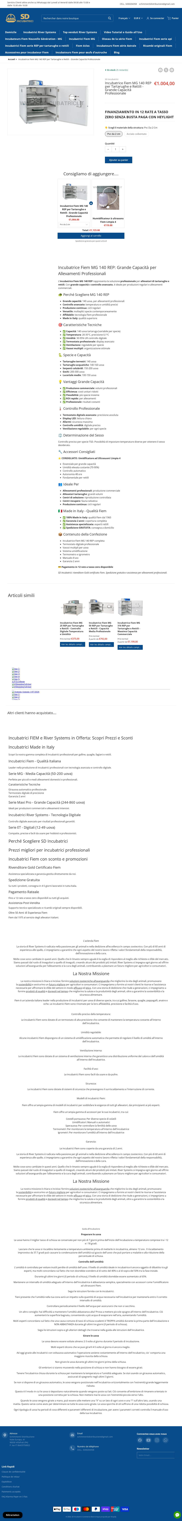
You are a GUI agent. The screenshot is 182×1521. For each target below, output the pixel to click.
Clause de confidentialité (13, 1471)
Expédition (7, 1481)
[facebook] (140, 1440)
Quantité (109, 143)
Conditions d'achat (10, 1486)
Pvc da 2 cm (113, 133)
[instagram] (157, 1440)
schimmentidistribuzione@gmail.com (157, 4)
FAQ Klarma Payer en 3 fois (14, 1496)
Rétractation (12, 1515)
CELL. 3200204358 (128, 4)
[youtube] (148, 1440)
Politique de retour (11, 1476)
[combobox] (77, 18)
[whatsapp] (165, 1440)
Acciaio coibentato (137, 133)
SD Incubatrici (77, 1517)
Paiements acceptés (11, 1491)
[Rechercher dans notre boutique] (109, 18)
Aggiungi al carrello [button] (91, 235)
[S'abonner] (177, 1455)
